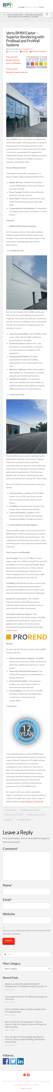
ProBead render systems (30, 810)
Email (7, 899)
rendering (8, 819)
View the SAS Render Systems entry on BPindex (13, 60)
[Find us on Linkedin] (20, 1061)
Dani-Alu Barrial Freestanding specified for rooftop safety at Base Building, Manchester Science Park (25, 1039)
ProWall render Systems (36, 815)
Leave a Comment (39, 52)
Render (24, 52)
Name (8, 885)
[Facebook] (25, 1075)
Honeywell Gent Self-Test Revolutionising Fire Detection (26, 997)
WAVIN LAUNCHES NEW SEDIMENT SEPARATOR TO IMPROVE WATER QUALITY (26, 985)
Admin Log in (26, 1088)
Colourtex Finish (10, 810)
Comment (10, 849)
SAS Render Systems (24, 819)
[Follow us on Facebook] (6, 1061)
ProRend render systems (13, 815)
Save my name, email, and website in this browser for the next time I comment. (26, 932)
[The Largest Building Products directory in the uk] (26, 5)
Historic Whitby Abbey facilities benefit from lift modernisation (25, 1010)
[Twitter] (28, 1075)
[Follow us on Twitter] (13, 1061)
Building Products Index (26, 1085)
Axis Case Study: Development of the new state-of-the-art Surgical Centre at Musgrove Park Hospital (25, 1024)
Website (9, 914)
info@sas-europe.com (34, 801)
